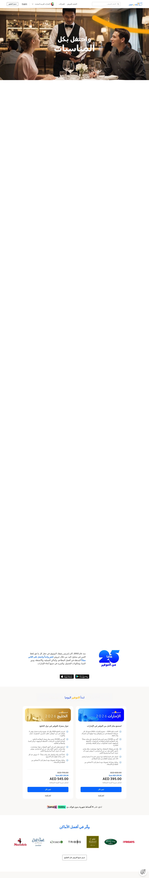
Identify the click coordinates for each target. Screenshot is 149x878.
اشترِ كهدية (101, 795)
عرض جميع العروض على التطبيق (74, 857)
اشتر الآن (101, 789)
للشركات (62, 4)
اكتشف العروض (72, 4)
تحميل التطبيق (13, 4)
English (24, 4)
